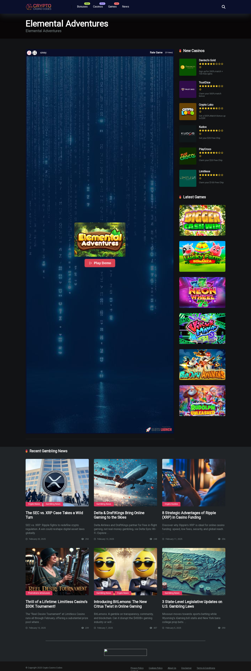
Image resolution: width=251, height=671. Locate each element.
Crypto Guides (171, 504)
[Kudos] (187, 141)
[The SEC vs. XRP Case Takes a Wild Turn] (57, 482)
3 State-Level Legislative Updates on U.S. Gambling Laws (192, 604)
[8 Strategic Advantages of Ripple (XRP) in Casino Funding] (193, 482)
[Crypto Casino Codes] (38, 5)
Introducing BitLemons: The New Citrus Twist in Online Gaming (120, 604)
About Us (172, 668)
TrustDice (204, 82)
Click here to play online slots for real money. (109, 52)
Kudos (203, 127)
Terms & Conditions (206, 668)
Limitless (204, 171)
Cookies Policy (156, 668)
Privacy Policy (137, 668)
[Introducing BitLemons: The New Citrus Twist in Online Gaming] (125, 571)
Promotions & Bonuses (39, 593)
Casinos (98, 6)
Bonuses (82, 6)
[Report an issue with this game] (29, 53)
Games (112, 6)
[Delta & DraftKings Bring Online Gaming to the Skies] (125, 482)
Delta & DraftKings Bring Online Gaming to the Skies (119, 515)
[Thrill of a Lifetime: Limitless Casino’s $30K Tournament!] (57, 571)
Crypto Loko (206, 104)
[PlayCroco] (187, 163)
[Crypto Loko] (187, 119)
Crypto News (34, 504)
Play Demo (102, 263)
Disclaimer (186, 668)
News (125, 6)
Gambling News (53, 504)
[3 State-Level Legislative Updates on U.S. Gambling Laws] (193, 571)
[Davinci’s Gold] (187, 74)
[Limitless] (187, 185)
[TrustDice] (187, 97)
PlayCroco (205, 149)
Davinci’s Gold (207, 60)
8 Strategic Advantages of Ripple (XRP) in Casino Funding (189, 515)
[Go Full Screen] (34, 53)
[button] (100, 240)
